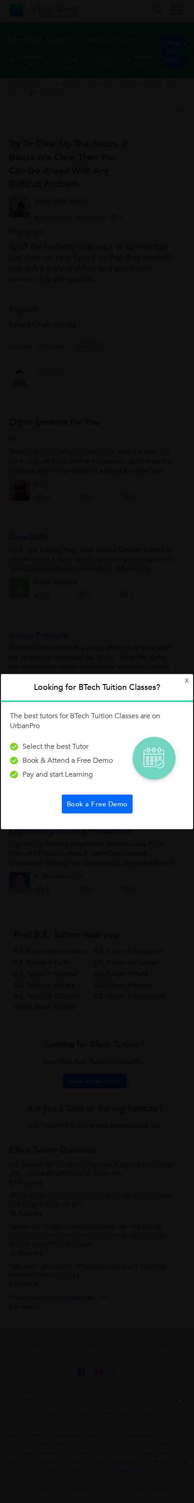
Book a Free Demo (97, 803)
